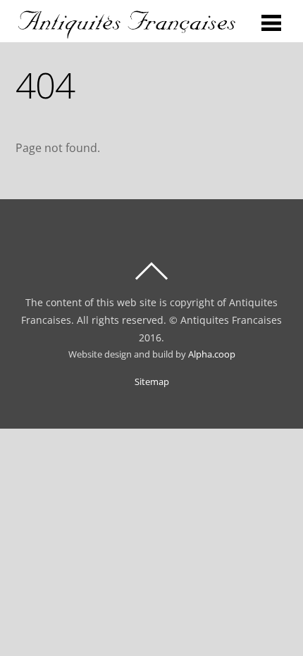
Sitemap (152, 382)
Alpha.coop (211, 354)
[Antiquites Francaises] (127, 32)
